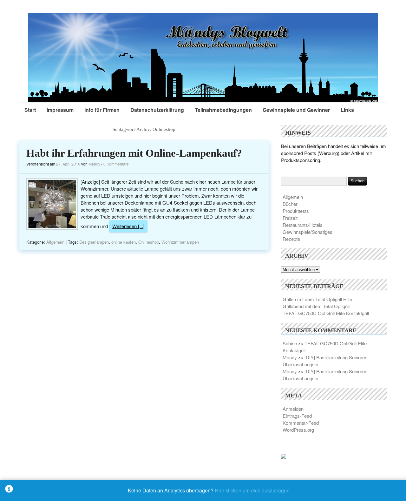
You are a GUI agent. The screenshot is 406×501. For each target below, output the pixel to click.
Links (347, 109)
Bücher (290, 203)
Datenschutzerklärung (157, 109)
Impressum (60, 109)
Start (30, 109)
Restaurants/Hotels (303, 224)
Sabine (290, 343)
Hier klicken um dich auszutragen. (253, 490)
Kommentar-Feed (301, 422)
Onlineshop (148, 242)
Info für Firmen (102, 109)
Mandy (94, 163)
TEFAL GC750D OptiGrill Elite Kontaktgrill (326, 313)
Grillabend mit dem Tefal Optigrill (316, 306)
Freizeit (290, 217)
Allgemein (55, 242)
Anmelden (293, 408)
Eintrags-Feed (297, 415)
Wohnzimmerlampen (180, 242)
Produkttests (296, 210)
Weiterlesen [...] (128, 226)
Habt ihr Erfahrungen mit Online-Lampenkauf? (134, 153)
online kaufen (123, 242)
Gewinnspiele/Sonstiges (307, 231)
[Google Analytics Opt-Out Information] (9, 490)
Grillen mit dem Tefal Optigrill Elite (317, 299)
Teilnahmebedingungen (223, 109)
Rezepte (291, 238)
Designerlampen (94, 242)
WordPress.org (298, 429)
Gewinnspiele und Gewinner (296, 109)
